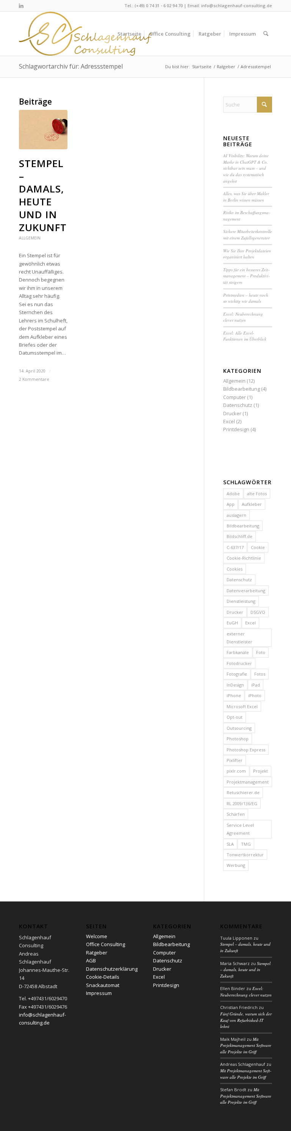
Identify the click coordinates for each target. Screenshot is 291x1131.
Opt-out (234, 717)
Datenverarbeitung (246, 590)
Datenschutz (237, 405)
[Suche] (266, 34)
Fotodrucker (239, 663)
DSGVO (257, 612)
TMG (246, 844)
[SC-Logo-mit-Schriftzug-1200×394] (86, 34)
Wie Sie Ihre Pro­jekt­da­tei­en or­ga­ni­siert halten (247, 254)
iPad (255, 685)
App (231, 504)
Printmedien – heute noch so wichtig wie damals (245, 298)
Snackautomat (102, 985)
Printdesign (236, 429)
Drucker (232, 413)
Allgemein (30, 238)
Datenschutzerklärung (112, 968)
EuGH (232, 623)
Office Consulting (105, 944)
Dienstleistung (241, 601)
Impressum (99, 993)
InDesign (235, 685)
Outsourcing (239, 728)
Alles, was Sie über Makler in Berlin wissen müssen (246, 197)
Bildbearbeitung (241, 388)
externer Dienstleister (239, 637)
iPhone (234, 695)
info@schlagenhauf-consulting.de (236, 5)
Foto (260, 652)
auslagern (236, 515)
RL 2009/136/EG (242, 803)
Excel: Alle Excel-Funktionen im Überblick (244, 336)
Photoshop (238, 738)
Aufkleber (252, 504)
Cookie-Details (102, 976)
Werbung (236, 865)
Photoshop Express (246, 749)
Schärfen (236, 814)
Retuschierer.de (243, 792)
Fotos (259, 674)
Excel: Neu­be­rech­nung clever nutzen (243, 317)
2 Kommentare (34, 379)
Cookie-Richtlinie (244, 558)
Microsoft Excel (242, 706)
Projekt (260, 771)
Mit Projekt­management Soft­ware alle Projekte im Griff (245, 1045)
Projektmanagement (248, 782)
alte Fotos (257, 493)
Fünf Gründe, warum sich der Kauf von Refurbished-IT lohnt (246, 1020)
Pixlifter (234, 760)
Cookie (258, 547)
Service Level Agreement (240, 829)
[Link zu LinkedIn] (21, 5)
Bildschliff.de (239, 536)
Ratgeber (96, 952)
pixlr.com (236, 771)
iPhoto (254, 695)
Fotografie (237, 674)
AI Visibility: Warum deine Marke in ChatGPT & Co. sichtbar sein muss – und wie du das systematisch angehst (246, 168)
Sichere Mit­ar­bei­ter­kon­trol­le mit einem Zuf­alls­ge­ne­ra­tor (247, 234)
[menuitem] (129, 34)
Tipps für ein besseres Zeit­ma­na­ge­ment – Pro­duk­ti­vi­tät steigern (246, 276)
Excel (229, 421)
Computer (234, 397)
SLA (230, 844)
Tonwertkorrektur (245, 854)
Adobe (233, 493)
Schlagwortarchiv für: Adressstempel (71, 66)
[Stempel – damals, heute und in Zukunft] (43, 129)
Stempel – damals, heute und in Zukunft (43, 195)
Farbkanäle (238, 652)
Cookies (234, 569)
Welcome (96, 936)
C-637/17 (235, 547)
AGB (91, 960)
